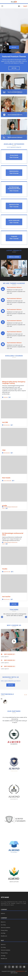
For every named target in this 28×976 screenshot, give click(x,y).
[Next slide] (26, 617)
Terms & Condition (5, 927)
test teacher (6, 596)
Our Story (3, 924)
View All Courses (14, 257)
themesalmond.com (20, 971)
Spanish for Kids (7, 571)
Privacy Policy (4, 930)
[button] (19, 6)
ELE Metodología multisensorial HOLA (12, 534)
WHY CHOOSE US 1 (9, 654)
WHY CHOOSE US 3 (9, 666)
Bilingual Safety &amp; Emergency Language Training (13, 382)
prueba (4, 505)
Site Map (3, 933)
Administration (6, 425)
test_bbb (5, 422)
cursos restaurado (7, 480)
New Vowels (6, 478)
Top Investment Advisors (14, 287)
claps (4, 450)
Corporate (5, 397)
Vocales (4, 569)
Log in (25, 6)
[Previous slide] (2, 617)
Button (14, 47)
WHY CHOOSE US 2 (9, 660)
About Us (3, 922)
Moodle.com (4, 936)
